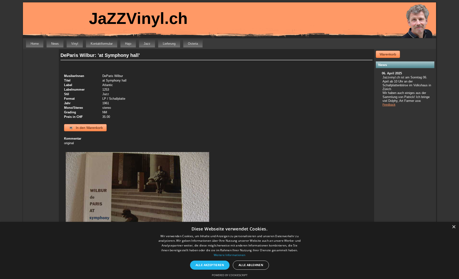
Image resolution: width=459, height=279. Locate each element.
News (55, 43)
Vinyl (74, 43)
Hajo (128, 43)
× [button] (453, 227)
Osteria (193, 43)
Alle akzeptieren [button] (210, 265)
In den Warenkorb (89, 128)
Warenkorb (388, 54)
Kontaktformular (102, 43)
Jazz (147, 43)
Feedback (388, 104)
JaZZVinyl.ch (138, 18)
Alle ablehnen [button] (251, 265)
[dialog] (229, 250)
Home (35, 43)
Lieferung (169, 43)
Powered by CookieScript (229, 275)
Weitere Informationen (229, 255)
